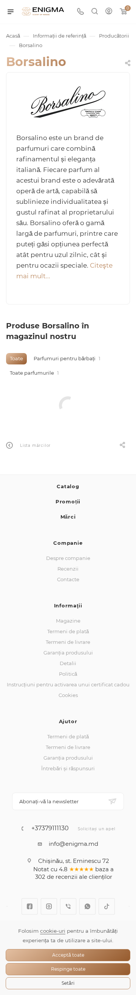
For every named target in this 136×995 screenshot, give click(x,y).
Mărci (68, 517)
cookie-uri (52, 931)
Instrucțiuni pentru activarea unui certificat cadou (68, 684)
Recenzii (68, 569)
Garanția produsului (68, 653)
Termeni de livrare (68, 642)
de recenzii (62, 876)
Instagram (49, 906)
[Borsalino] (68, 101)
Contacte (68, 579)
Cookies (68, 695)
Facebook (30, 906)
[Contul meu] (108, 12)
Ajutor (68, 721)
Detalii (68, 663)
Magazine (68, 621)
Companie (67, 543)
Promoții (68, 501)
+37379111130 (50, 828)
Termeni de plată (68, 631)
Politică (68, 674)
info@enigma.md (73, 843)
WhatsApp (87, 906)
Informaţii (68, 605)
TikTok (107, 906)
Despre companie (68, 558)
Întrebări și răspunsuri (68, 768)
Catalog (68, 486)
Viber (68, 906)
